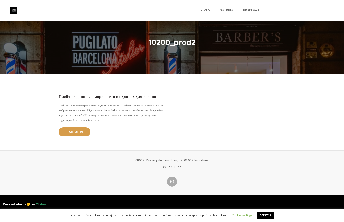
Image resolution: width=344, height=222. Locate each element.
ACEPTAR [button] (265, 215)
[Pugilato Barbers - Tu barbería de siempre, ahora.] (13, 10)
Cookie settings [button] (242, 215)
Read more (74, 132)
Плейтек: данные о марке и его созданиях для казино (107, 96)
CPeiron (41, 204)
